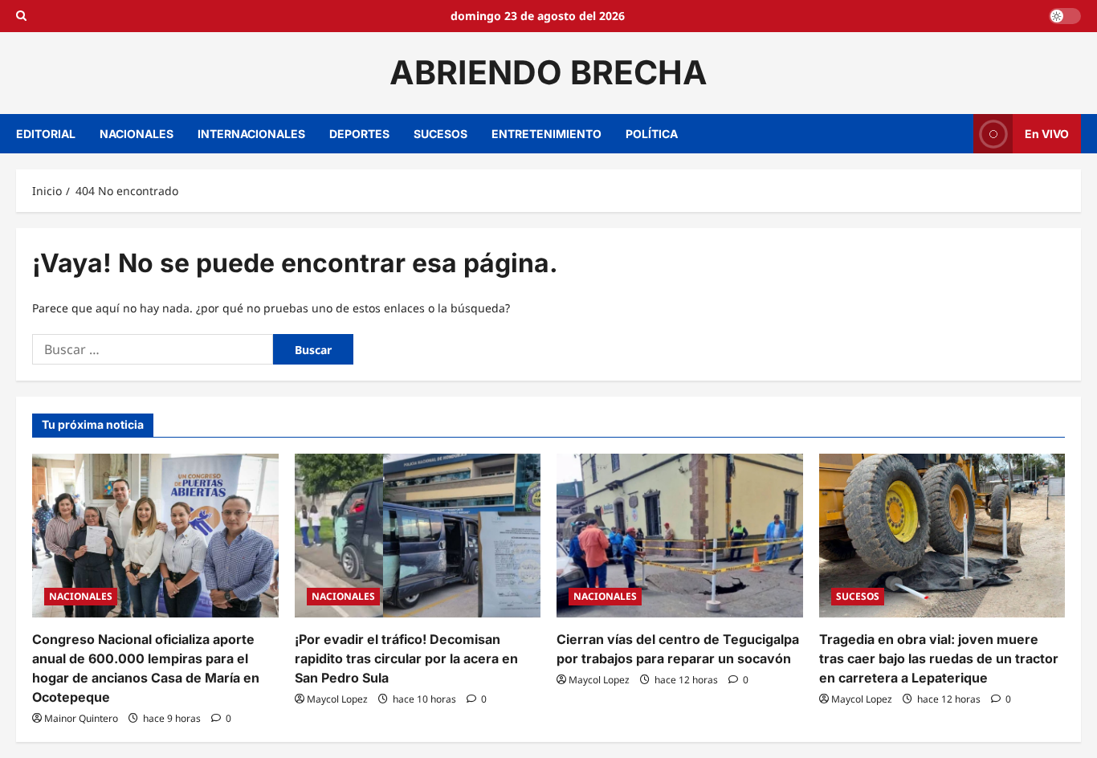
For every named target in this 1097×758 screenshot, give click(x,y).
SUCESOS (440, 134)
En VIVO (1047, 133)
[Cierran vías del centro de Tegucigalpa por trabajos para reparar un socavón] (680, 535)
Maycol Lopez (337, 699)
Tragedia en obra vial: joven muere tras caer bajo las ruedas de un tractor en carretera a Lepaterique (938, 658)
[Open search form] (21, 16)
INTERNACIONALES (251, 134)
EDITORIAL (45, 134)
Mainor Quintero (81, 718)
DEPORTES (359, 134)
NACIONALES (136, 134)
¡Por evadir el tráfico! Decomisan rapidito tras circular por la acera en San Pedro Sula (406, 658)
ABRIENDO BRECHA (548, 72)
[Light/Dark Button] (1065, 16)
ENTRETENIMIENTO (546, 134)
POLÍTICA (652, 134)
